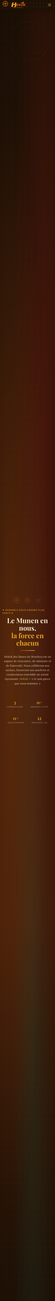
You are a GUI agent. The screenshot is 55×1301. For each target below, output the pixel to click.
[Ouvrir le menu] (49, 5)
